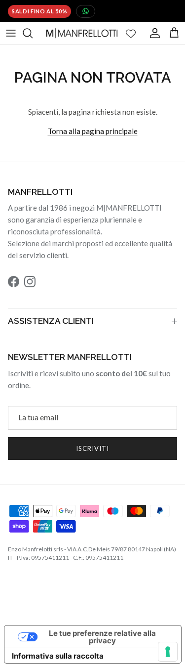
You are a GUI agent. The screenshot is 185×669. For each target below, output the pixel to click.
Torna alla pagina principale (93, 131)
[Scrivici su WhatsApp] (85, 11)
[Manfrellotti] (82, 33)
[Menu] (11, 33)
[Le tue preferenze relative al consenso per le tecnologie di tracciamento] (167, 651)
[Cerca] (32, 33)
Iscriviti (92, 448)
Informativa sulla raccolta (58, 656)
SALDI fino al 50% (39, 11)
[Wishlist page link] (131, 33)
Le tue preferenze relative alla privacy (102, 636)
